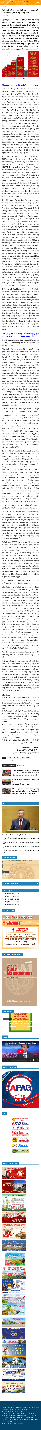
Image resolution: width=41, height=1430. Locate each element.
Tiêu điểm (6, 804)
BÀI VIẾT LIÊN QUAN (9, 765)
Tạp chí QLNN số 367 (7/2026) (14, 874)
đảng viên (15, 757)
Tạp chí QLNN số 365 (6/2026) (11, 899)
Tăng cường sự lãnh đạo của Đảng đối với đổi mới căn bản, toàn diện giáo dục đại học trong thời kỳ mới (25, 773)
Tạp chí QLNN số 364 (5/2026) (11, 902)
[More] (37, 15)
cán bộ (9, 757)
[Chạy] (4, 1060)
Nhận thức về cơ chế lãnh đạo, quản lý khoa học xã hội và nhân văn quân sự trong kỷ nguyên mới (25, 782)
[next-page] (6, 798)
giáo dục (28, 757)
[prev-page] (3, 798)
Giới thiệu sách (7, 1011)
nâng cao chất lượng (8, 760)
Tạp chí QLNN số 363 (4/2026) (11, 904)
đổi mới (22, 757)
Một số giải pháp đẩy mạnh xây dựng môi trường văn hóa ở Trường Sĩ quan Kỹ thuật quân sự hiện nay (25, 791)
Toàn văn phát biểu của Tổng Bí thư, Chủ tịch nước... (18, 835)
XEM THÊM (20, 765)
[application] (20, 1051)
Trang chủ (5, 6)
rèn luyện (17, 760)
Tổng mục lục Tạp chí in (10, 883)
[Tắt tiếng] (34, 1060)
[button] (3, 2)
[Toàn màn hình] (37, 1060)
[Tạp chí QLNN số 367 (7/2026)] (20, 869)
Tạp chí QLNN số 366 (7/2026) (11, 896)
